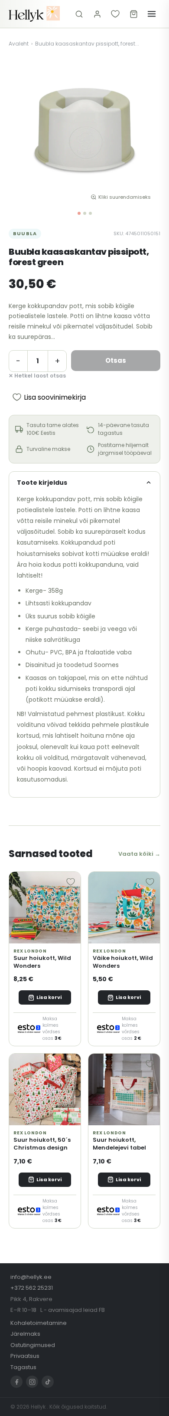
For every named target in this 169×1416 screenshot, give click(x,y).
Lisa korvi (49, 997)
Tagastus (23, 1367)
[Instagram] (32, 1382)
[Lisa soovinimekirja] (70, 881)
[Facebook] (16, 1382)
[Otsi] (79, 14)
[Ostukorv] (133, 14)
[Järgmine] (147, 131)
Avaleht (19, 43)
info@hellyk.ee (31, 1277)
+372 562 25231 (31, 1288)
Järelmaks (25, 1334)
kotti (92, 553)
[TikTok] (48, 1382)
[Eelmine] (21, 131)
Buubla (25, 233)
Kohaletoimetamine (38, 1323)
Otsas (115, 360)
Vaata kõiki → (139, 854)
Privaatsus (24, 1356)
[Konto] (97, 14)
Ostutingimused (32, 1345)
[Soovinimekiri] (115, 14)
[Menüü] (151, 14)
